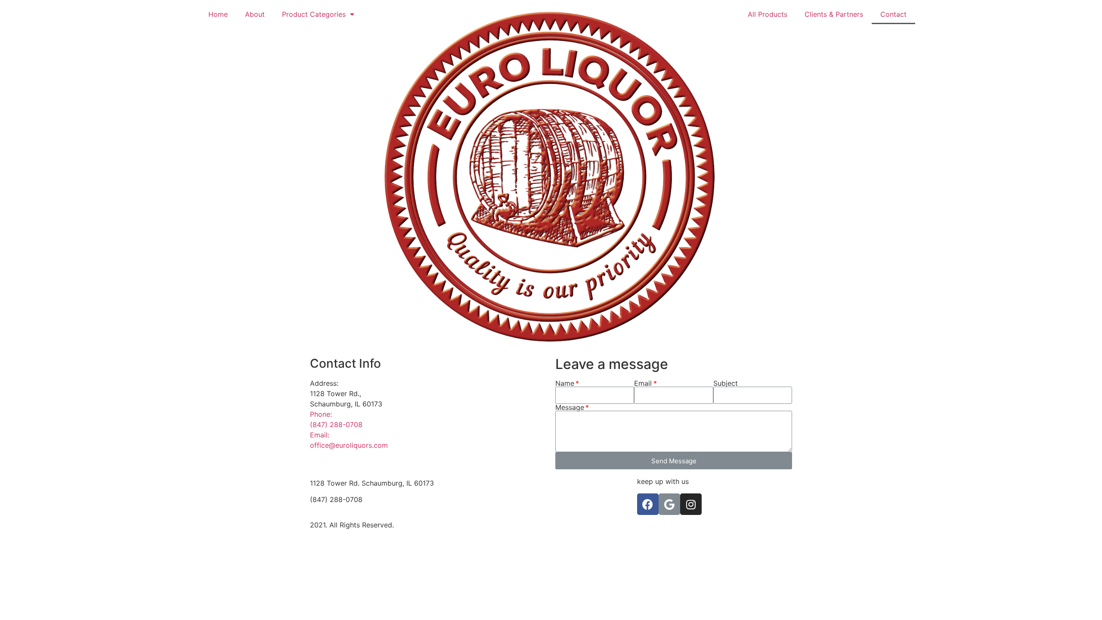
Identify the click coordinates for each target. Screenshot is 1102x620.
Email (643, 383)
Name (564, 383)
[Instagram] (691, 504)
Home (218, 14)
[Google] (669, 504)
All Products (767, 14)
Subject (725, 383)
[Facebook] (648, 504)
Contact (893, 14)
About (255, 14)
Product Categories (314, 14)
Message (569, 407)
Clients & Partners (834, 14)
